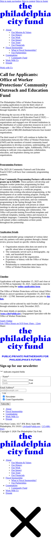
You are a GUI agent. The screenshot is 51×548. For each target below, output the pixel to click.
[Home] (25, 25)
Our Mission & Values (21, 32)
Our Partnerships (18, 52)
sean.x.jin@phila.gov (11, 313)
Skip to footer (42, 1)
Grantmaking (11, 55)
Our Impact (16, 40)
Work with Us (6, 67)
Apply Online (6, 321)
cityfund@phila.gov (32, 426)
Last (31, 383)
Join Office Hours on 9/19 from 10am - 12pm (20, 323)
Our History (16, 35)
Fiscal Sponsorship (14, 47)
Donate (9, 63)
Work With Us (12, 60)
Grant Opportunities (15, 399)
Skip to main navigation (10, 1)
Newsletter (10, 396)
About (8, 30)
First (31, 380)
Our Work (15, 37)
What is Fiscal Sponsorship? (24, 50)
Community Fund (19, 58)
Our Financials (18, 45)
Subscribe (5, 404)
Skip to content (28, 1)
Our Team (15, 42)
